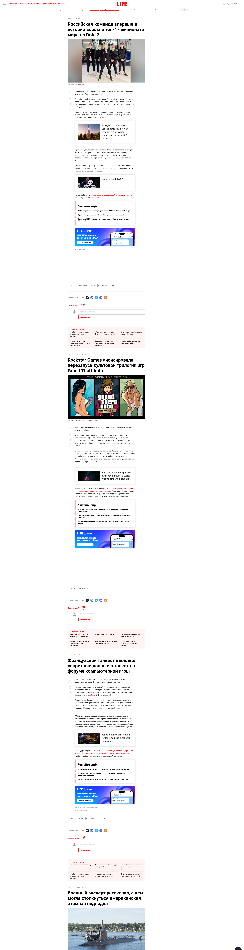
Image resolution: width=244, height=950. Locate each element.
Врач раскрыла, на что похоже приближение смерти (106, 643)
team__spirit (81, 84)
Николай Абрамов (82, 810)
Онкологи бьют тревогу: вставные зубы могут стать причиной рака (80, 343)
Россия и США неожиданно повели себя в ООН (130, 342)
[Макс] (92, 298)
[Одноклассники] (105, 298)
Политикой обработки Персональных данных (104, 10)
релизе (79, 451)
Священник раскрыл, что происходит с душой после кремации (104, 343)
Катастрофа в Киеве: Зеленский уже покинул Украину (129, 644)
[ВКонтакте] (101, 298)
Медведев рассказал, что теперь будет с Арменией (79, 635)
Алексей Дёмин (81, 551)
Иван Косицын (81, 249)
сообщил (91, 695)
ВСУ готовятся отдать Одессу (105, 634)
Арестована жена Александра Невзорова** (106, 894)
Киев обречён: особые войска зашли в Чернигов (131, 333)
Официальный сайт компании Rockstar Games (84, 420)
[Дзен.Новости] (87, 298)
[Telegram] (96, 298)
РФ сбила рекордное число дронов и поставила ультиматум (79, 334)
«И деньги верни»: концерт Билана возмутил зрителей (105, 333)
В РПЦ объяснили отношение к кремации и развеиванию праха (132, 895)
